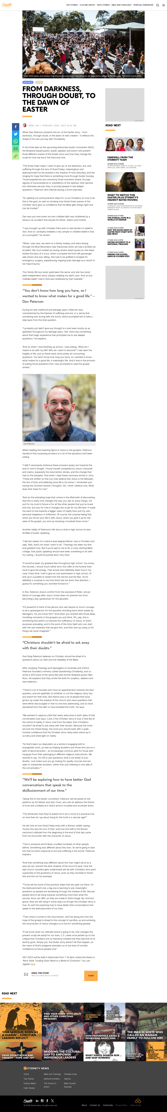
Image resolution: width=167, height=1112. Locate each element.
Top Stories (29, 1079)
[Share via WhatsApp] (15, 141)
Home (26, 1074)
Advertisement (138, 120)
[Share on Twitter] (15, 134)
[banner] (7, 5)
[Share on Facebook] (15, 126)
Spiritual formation (52, 1079)
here (32, 964)
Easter (39, 82)
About (84, 1105)
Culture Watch (30, 1083)
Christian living (70, 1074)
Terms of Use (135, 1105)
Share (91, 976)
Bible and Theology (52, 1074)
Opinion (67, 1079)
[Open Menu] (163, 5)
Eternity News (38, 1068)
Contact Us (95, 1105)
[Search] (157, 5)
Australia (28, 82)
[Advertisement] (125, 282)
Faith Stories (29, 1088)
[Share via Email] (15, 148)
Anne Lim (33, 125)
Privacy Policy (121, 1105)
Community (108, 1105)
